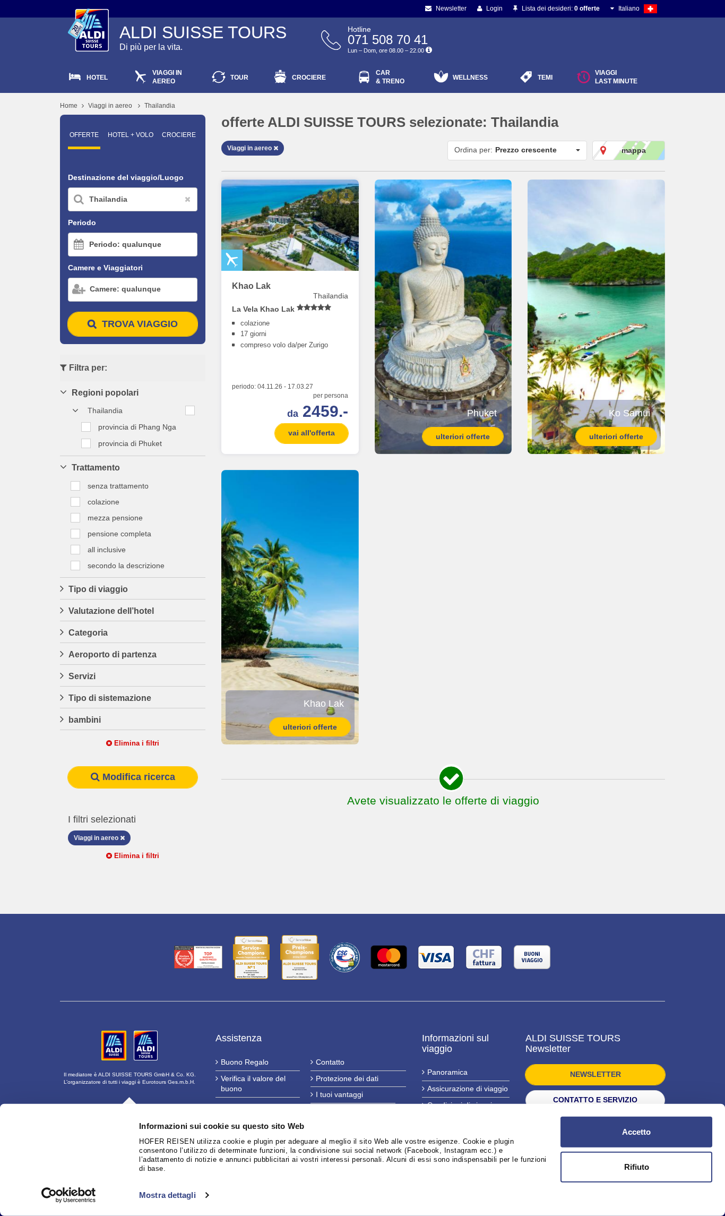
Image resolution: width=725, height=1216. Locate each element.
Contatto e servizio (595, 1099)
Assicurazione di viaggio (467, 1088)
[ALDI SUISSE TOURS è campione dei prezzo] (299, 957)
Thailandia (159, 105)
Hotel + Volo (130, 135)
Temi (545, 77)
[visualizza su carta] (330, 196)
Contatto (330, 1062)
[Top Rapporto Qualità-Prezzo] (198, 957)
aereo (167, 77)
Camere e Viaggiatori (105, 267)
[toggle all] (190, 410)
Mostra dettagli (167, 1195)
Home (68, 105)
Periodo (82, 222)
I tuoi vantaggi (339, 1094)
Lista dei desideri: (560, 8)
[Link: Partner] (115, 1044)
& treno (390, 77)
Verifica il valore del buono (253, 1083)
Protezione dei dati (347, 1078)
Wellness (470, 77)
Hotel (97, 77)
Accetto (636, 1131)
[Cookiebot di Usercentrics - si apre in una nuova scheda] (68, 1195)
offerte (84, 135)
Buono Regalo (245, 1062)
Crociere (309, 77)
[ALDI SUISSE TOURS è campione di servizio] (251, 957)
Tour (239, 77)
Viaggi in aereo (110, 105)
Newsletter (450, 8)
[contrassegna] (346, 196)
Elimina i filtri (135, 743)
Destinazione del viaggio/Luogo (126, 177)
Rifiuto (636, 1166)
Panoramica (447, 1072)
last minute (616, 77)
